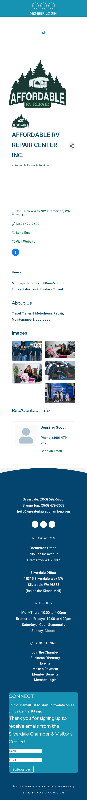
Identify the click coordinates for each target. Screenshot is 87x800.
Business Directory (45, 658)
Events (45, 663)
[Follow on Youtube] (51, 6)
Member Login (45, 680)
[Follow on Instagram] (43, 6)
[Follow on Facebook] (35, 6)
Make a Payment (45, 669)
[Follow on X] (43, 524)
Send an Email (51, 451)
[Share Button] (71, 146)
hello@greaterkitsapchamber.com (43, 511)
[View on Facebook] (15, 255)
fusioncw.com (50, 792)
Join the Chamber (45, 652)
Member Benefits (45, 674)
